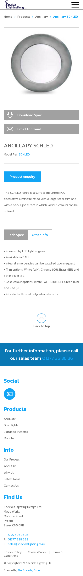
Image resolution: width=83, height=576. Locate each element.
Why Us (9, 472)
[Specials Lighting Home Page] (16, 5)
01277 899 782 (18, 539)
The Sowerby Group (29, 570)
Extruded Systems (16, 431)
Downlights (11, 425)
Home (8, 16)
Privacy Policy (13, 552)
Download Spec (29, 115)
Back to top (41, 326)
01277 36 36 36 (57, 358)
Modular (9, 438)
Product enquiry (22, 176)
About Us (10, 466)
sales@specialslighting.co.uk (27, 544)
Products (23, 16)
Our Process (12, 459)
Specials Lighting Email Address (9, 394)
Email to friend (29, 129)
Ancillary (41, 16)
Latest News (12, 479)
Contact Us (11, 485)
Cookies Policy (37, 552)
